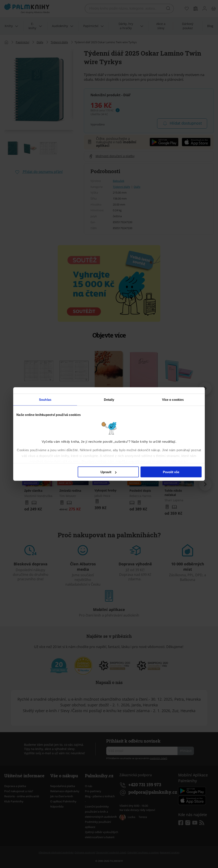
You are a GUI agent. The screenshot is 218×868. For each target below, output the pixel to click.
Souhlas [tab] (45, 399)
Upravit (105, 472)
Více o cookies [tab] (173, 399)
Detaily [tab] (109, 399)
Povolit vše (171, 472)
